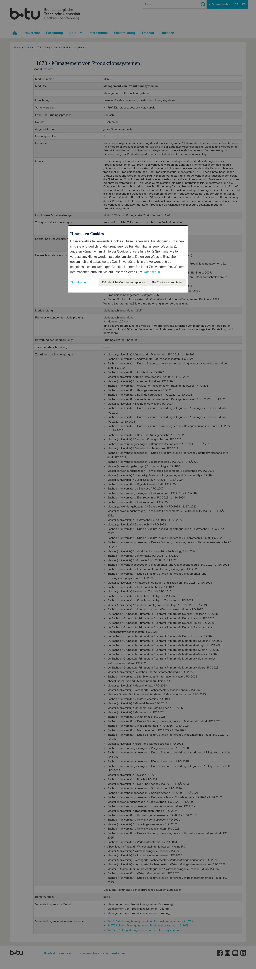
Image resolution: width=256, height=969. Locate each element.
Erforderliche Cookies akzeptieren (123, 282)
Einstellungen (78, 282)
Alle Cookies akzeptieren (167, 282)
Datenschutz (152, 272)
